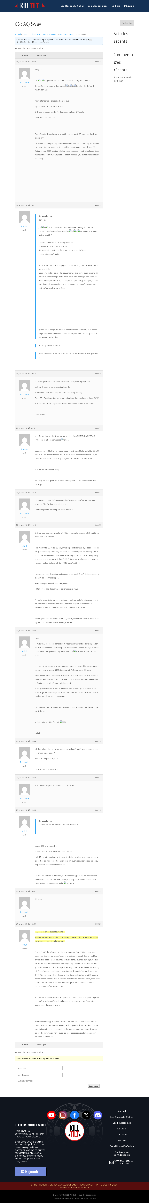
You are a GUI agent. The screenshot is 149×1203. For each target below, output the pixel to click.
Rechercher (127, 23)
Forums (25, 34)
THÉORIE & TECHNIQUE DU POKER (44, 34)
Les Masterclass (98, 6)
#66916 (98, 741)
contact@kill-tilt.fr (124, 1162)
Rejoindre (32, 1171)
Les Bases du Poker (72, 6)
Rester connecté (26, 1081)
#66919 (98, 891)
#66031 (98, 428)
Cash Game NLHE (66, 34)
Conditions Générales (122, 1146)
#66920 (98, 924)
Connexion (94, 1086)
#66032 (98, 492)
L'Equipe (122, 1134)
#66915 (98, 630)
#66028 (98, 61)
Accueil (18, 34)
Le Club (115, 6)
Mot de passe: (24, 1075)
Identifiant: (22, 1068)
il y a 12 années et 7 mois (38, 42)
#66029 (98, 205)
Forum (122, 1140)
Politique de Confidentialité (121, 1153)
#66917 (98, 777)
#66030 (98, 373)
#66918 (98, 810)
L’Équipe (129, 6)
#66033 (98, 525)
